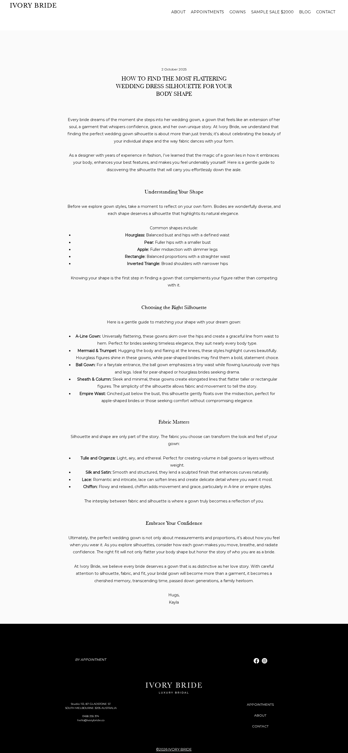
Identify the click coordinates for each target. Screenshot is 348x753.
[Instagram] (264, 660)
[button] (237, 12)
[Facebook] (256, 660)
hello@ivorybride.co (90, 720)
